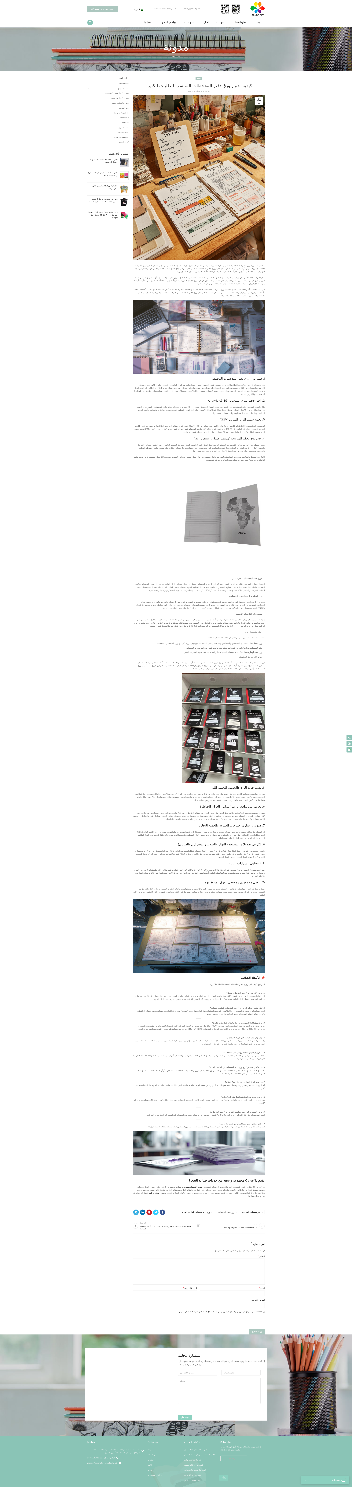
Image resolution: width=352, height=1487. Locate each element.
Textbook (125, 123)
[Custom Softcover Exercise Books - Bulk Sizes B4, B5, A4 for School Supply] (124, 215)
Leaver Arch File (121, 113)
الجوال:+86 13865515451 (165, 9)
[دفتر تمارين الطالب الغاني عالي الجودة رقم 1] (124, 189)
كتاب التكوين (123, 127)
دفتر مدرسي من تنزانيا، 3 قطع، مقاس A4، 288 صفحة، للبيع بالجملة (103, 200)
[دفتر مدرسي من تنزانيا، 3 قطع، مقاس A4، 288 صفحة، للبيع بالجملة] (124, 202)
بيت (179, 56)
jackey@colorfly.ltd (192, 9)
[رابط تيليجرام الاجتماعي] (136, 1212)
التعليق (261, 1256)
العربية (137, 9)
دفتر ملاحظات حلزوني (120, 98)
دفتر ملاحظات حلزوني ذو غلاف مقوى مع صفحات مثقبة (102, 174)
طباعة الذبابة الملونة (194, 1187)
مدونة (173, 56)
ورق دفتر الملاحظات (226, 1212)
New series (124, 83)
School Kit (124, 118)
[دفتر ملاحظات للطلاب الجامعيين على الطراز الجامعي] (124, 162)
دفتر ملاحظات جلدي (120, 103)
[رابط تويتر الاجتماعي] (156, 1212)
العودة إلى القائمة (198, 1226)
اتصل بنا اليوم (153, 1193)
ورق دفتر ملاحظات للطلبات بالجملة (196, 1212)
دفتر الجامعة (124, 108)
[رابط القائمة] (115, 1457)
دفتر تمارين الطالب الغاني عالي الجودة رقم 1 (105, 187)
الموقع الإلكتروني (258, 1300)
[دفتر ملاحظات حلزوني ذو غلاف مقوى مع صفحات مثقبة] (124, 175)
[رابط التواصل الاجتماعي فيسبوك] (162, 1212)
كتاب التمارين (123, 88)
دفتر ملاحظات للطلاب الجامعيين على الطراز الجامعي (103, 160)
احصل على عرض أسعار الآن (102, 9)
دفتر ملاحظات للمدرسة (251, 1212)
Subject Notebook (121, 137)
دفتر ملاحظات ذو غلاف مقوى (117, 93)
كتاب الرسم (124, 142)
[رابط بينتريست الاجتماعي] (149, 1212)
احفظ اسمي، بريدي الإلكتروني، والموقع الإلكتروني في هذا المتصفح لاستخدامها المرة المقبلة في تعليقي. (220, 1311)
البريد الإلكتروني (190, 1288)
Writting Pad (123, 132)
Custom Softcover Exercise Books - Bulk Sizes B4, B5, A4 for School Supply (103, 215)
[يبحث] (90, 22)
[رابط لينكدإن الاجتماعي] (142, 1212)
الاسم (262, 1288)
